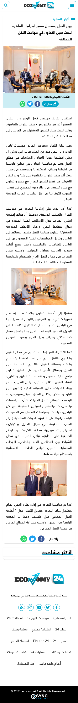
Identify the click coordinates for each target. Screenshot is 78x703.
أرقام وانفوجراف (50, 663)
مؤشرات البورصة (38, 617)
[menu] (72, 5)
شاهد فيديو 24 (16, 652)
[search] (6, 5)
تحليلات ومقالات (60, 652)
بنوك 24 (61, 629)
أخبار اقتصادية (61, 19)
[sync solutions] (39, 697)
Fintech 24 (41, 640)
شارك (48, 103)
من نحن (49, 677)
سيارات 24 (38, 652)
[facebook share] (37, 104)
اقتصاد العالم (20, 640)
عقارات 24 (60, 640)
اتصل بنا (29, 677)
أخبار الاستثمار (26, 663)
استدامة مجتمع (41, 629)
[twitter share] (30, 104)
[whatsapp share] (22, 104)
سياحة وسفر (19, 629)
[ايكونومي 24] (39, 5)
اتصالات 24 (15, 617)
